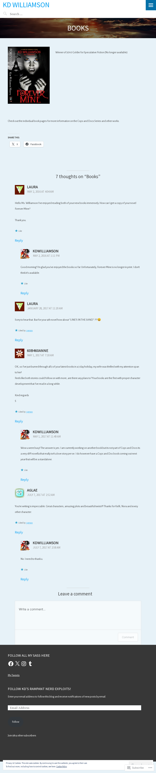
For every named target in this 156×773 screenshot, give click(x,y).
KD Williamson (26, 4)
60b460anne (37, 350)
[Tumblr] (30, 664)
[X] (17, 664)
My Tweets (14, 675)
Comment (128, 637)
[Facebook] (11, 664)
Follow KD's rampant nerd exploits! (39, 689)
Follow (15, 721)
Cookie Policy (61, 766)
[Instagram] (24, 664)
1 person (29, 330)
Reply (19, 240)
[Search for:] (26, 14)
